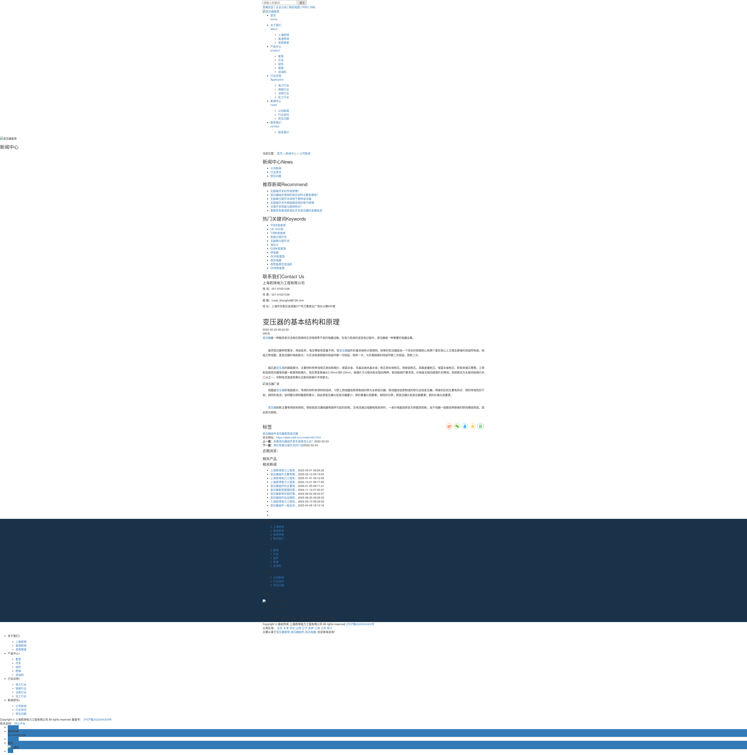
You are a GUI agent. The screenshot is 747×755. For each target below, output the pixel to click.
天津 (286, 628)
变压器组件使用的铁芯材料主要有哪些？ (294, 195)
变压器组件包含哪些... (283, 497)
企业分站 (281, 7)
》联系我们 (277, 538)
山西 (298, 628)
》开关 (274, 554)
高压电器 (275, 260)
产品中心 (275, 48)
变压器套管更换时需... (283, 490)
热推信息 (268, 7)
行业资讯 (283, 114)
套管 (281, 56)
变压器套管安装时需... (283, 493)
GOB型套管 (277, 268)
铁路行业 (283, 89)
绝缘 (281, 68)
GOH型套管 (277, 256)
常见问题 (283, 118)
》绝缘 (274, 562)
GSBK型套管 (278, 248)
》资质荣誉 (277, 534)
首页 (273, 17)
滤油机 (282, 72)
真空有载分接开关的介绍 (288, 445)
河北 (292, 628)
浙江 (329, 628)
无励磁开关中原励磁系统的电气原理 (292, 202)
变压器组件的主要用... (283, 486)
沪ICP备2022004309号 (360, 624)
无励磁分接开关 (279, 241)
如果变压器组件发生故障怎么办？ (294, 441)
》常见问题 (277, 585)
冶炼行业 (283, 93)
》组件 (274, 558)
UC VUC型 (276, 229)
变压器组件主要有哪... (283, 474)
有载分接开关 (278, 237)
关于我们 (275, 27)
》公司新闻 (277, 577)
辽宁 (304, 628)
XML (313, 7)
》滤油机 (275, 566)
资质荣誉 (283, 42)
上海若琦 (283, 35)
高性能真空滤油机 (281, 264)
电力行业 (283, 85)
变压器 (267, 338)
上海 (317, 628)
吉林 (311, 628)
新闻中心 (275, 103)
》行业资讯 (277, 581)
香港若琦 (283, 38)
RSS (305, 7)
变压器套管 (283, 433)
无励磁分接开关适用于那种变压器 (290, 199)
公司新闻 (283, 111)
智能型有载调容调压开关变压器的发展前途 (296, 210)
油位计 (274, 244)
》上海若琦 (277, 527)
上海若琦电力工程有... (283, 470)
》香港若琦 (277, 530)
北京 (279, 628)
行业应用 (277, 77)
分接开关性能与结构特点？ (286, 206)
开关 (281, 60)
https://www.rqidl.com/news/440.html (298, 437)
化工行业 (283, 97)
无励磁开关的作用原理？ (285, 191)
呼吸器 (274, 252)
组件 (281, 64)
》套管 (274, 550)
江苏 (323, 628)
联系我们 (275, 124)
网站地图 (294, 7)
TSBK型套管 (278, 233)
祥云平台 (19, 723)
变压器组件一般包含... (283, 505)
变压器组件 (269, 433)
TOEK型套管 (278, 225)
